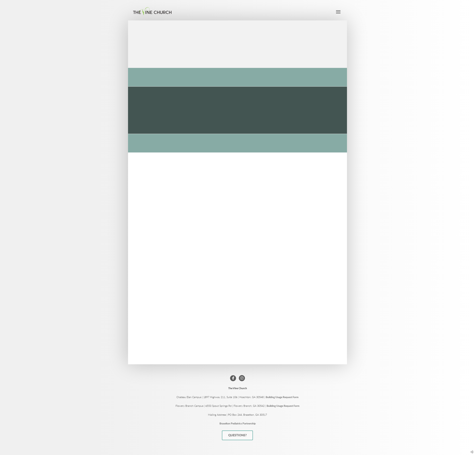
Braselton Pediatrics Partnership (238, 423)
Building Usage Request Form (282, 397)
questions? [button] (237, 435)
